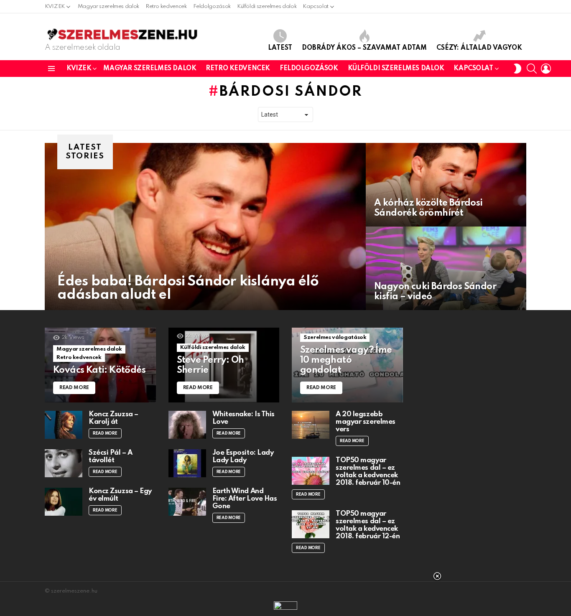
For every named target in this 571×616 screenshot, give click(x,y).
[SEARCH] (532, 68)
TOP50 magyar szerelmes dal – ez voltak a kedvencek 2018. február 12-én (368, 525)
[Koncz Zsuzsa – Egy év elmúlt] (63, 502)
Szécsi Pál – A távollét (111, 456)
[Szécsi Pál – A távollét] (63, 463)
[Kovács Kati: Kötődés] (100, 365)
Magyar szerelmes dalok (108, 6)
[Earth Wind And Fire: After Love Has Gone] (187, 502)
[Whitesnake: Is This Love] (187, 425)
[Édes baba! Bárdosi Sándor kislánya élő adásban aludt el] (205, 226)
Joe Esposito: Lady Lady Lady (243, 456)
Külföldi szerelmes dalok (266, 6)
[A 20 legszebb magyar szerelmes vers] (310, 425)
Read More (105, 433)
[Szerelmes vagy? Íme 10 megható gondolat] (347, 365)
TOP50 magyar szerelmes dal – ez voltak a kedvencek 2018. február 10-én (368, 471)
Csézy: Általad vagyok (479, 48)
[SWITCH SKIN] (517, 68)
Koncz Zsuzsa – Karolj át (113, 418)
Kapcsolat (316, 6)
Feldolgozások (212, 6)
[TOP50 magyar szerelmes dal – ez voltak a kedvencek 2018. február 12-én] (310, 524)
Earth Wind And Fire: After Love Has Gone (244, 499)
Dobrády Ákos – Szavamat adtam (364, 48)
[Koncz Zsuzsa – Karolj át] (63, 425)
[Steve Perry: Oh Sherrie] (224, 365)
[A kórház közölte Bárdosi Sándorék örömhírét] (446, 185)
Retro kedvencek (166, 6)
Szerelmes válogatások (334, 337)
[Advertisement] (285, 595)
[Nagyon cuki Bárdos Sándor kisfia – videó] (446, 268)
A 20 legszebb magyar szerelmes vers (365, 422)
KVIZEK (55, 6)
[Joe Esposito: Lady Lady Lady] (187, 463)
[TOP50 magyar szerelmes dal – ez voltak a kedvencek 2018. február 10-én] (310, 471)
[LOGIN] (546, 68)
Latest (280, 48)
